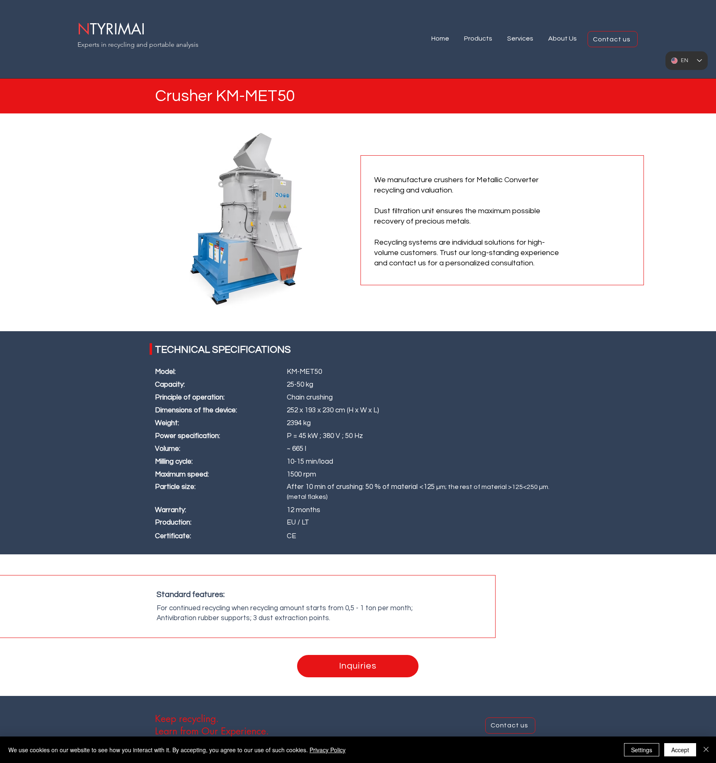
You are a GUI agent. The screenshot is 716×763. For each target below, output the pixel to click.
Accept (680, 750)
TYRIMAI (117, 29)
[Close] (706, 749)
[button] (478, 35)
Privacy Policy (328, 750)
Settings (641, 750)
